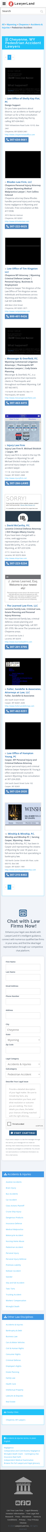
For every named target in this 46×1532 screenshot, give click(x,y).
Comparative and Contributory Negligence (22, 1451)
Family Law (10, 1378)
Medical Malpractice (14, 1229)
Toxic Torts (10, 1288)
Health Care (11, 1384)
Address (9, 1010)
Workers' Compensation (16, 1300)
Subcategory (11, 1069)
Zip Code (9, 1044)
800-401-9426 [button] (18, 316)
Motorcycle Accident (14, 1235)
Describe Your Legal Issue (17, 1081)
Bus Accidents (12, 1194)
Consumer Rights (13, 1354)
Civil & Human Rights (15, 1348)
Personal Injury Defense (16, 1259)
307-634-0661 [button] (18, 139)
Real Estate (10, 1401)
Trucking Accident (13, 1294)
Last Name (10, 972)
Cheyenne (24, 24)
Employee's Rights (13, 1366)
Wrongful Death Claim (13, 1454)
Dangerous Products (14, 1217)
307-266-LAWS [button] (18, 483)
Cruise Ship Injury (13, 1211)
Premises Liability (13, 1265)
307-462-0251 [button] (18, 711)
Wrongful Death (12, 1306)
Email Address (12, 986)
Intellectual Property (14, 1390)
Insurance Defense (14, 1223)
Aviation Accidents (14, 1182)
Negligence (9, 1447)
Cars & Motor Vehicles (15, 1342)
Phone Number (12, 996)
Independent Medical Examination (18, 1460)
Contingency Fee (32, 1454)
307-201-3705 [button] (18, 647)
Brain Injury (11, 1188)
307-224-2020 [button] (18, 791)
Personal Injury (12, 1253)
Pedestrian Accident (14, 1247)
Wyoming (11, 24)
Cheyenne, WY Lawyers (15, 1420)
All (3, 24)
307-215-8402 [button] (18, 874)
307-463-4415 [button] (18, 403)
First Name (10, 962)
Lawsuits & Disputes (14, 1396)
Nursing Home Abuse (15, 1241)
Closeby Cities (12, 1412)
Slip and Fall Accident (15, 1282)
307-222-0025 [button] (18, 226)
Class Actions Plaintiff (15, 1205)
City (7, 1024)
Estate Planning (12, 1372)
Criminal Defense (13, 1360)
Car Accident (11, 1200)
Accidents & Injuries (19, 1174)
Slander (9, 1277)
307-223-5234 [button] (18, 563)
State (8, 1034)
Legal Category (12, 1058)
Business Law (11, 1336)
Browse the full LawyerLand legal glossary (22, 1463)
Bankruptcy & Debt (14, 1330)
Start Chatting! (24, 1132)
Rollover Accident (13, 1271)
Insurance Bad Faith (12, 1457)
